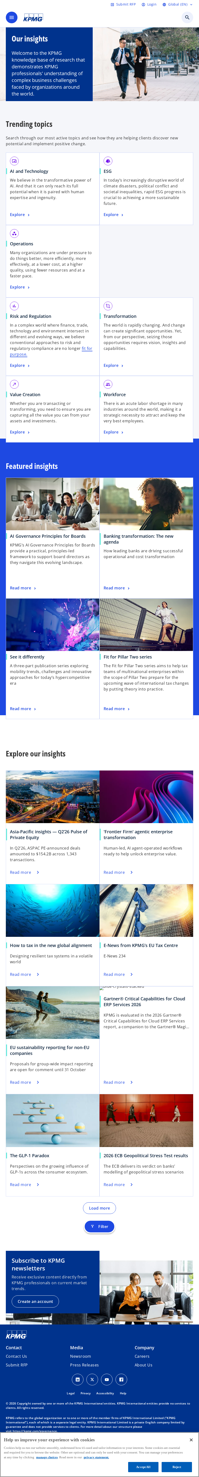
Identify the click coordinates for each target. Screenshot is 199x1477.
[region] (99, 1454)
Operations (21, 244)
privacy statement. (96, 1457)
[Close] (191, 1440)
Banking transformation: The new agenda (139, 539)
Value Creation (25, 394)
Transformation (120, 316)
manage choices (47, 1457)
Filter (99, 1226)
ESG (108, 171)
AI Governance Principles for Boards (48, 536)
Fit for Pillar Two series (128, 657)
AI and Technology (29, 171)
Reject (177, 1467)
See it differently (27, 657)
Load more (99, 1208)
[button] (17, 1365)
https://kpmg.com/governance (35, 1431)
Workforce (115, 394)
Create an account (35, 1301)
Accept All (143, 1467)
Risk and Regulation (30, 316)
